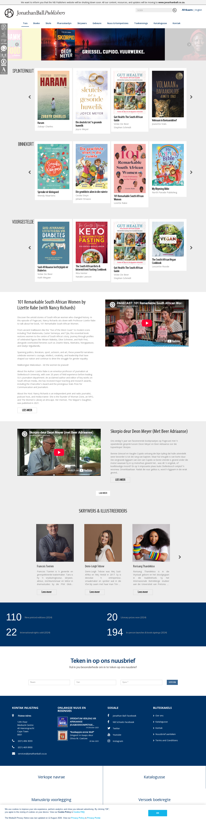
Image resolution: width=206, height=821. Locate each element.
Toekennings (141, 23)
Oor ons (159, 715)
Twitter (116, 728)
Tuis (25, 23)
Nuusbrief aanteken (165, 734)
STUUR (172, 682)
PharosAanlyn (64, 23)
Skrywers (82, 23)
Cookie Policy (64, 812)
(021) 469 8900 (24, 747)
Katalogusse (160, 23)
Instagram (118, 741)
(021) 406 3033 (24, 741)
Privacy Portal (93, 818)
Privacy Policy (78, 818)
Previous (17, 44)
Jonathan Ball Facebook (124, 715)
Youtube (117, 734)
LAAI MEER (103, 493)
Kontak (176, 23)
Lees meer (47, 592)
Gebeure (97, 23)
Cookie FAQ (78, 812)
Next (189, 44)
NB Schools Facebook (123, 722)
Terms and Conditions (166, 740)
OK (157, 813)
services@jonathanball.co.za (32, 753)
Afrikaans (187, 9)
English (198, 9)
